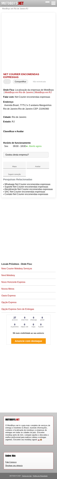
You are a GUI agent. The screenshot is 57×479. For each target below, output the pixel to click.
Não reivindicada (39, 82)
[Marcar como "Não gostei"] (9, 81)
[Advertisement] (28, 43)
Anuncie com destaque (28, 341)
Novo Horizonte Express (13, 282)
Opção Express (8, 302)
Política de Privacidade (40, 476)
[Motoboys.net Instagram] (8, 442)
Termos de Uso (27, 476)
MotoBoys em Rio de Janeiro (19, 92)
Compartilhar (20, 81)
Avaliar (37, 166)
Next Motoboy (8, 275)
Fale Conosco (10, 462)
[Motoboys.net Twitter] (7, 442)
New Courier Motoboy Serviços (16, 268)
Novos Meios (7, 289)
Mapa (14, 166)
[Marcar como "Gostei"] (6, 81)
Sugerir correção (14, 174)
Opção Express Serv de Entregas (17, 309)
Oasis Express (8, 295)
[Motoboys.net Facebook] (6, 442)
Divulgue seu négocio (14, 466)
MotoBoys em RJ (43, 92)
